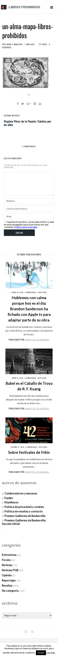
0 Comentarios (30, 292)
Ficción (6, 560)
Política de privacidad (25, 226)
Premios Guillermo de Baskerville (24, 516)
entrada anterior (12, 115)
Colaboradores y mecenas (20, 493)
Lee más (50, 652)
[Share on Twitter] (22, 104)
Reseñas (7, 585)
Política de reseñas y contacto (23, 511)
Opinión (7, 575)
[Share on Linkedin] (40, 104)
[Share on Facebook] (18, 104)
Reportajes (9, 580)
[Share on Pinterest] (34, 104)
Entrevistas (9, 554)
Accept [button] (41, 652)
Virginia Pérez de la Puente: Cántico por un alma (27, 122)
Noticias (7, 565)
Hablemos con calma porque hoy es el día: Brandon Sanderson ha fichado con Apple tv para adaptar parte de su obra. (29, 308)
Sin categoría (10, 590)
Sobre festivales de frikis (29, 452)
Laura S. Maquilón (14, 44)
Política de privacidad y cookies (24, 507)
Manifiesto (11, 502)
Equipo (8, 498)
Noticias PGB (10, 570)
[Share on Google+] (29, 104)
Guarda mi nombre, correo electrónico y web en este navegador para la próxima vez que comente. (29, 224)
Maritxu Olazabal (37, 339)
